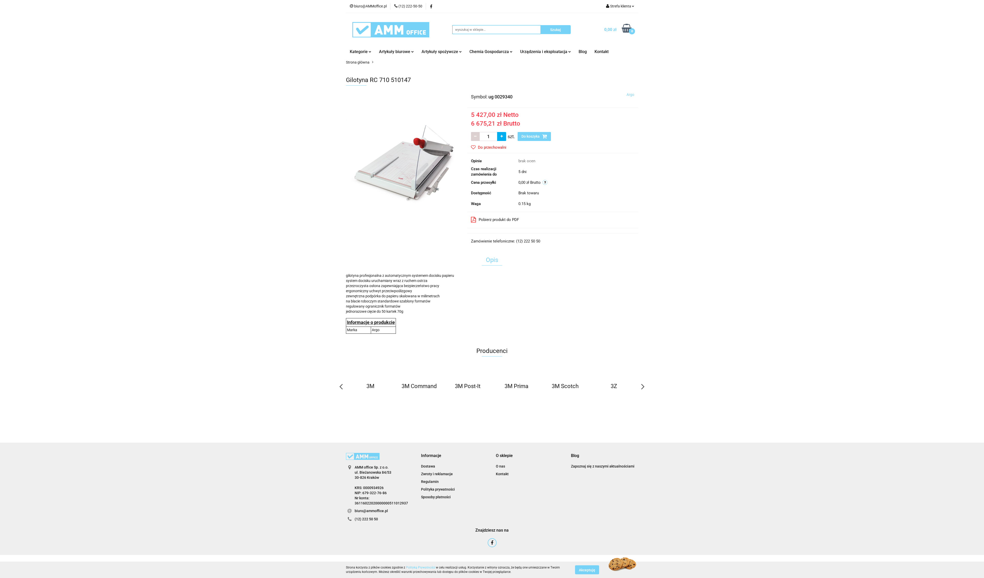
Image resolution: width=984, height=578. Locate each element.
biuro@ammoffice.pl (371, 511)
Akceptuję (587, 570)
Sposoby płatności (436, 497)
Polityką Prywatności (420, 567)
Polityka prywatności (438, 489)
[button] (431, 456)
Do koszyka (530, 136)
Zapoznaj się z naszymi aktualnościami (602, 466)
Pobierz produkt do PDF (499, 219)
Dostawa (428, 466)
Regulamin (430, 482)
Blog (583, 51)
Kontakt (601, 51)
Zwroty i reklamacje (437, 474)
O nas (500, 466)
